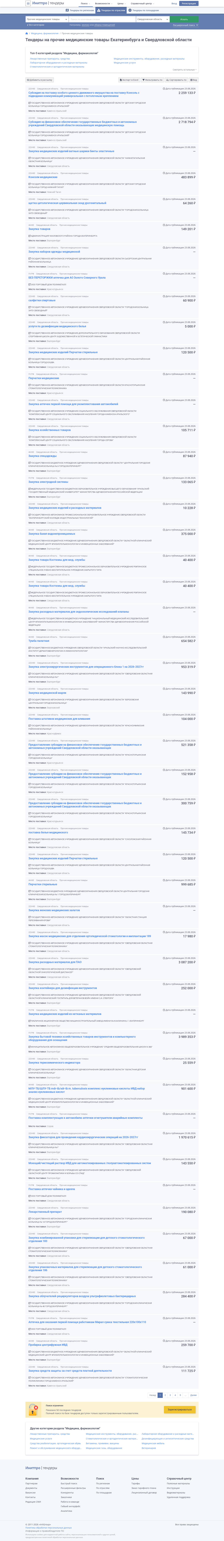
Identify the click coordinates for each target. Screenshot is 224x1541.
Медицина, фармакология (45, 33)
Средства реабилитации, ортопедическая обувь (55, 1443)
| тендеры (48, 3)
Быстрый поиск (69, 1483)
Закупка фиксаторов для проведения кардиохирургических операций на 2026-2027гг (83, 1137)
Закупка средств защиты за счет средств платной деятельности (70, 1370)
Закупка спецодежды (42, 455)
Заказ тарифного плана (144, 1488)
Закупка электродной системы (48, 481)
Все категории (34, 25)
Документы (31, 1488)
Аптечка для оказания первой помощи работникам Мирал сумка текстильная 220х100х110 (87, 1322)
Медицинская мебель (153, 1443)
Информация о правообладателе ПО (44, 1530)
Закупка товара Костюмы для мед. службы (56, 559)
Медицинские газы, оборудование (104, 1448)
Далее (193, 1395)
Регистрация (189, 3)
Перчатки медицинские (43, 378)
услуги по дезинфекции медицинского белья (57, 326)
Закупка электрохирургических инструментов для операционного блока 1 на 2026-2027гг (86, 666)
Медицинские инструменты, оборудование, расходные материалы (149, 58)
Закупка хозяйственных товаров (49, 430)
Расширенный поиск (186, 25)
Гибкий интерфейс (70, 1506)
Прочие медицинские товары (74, 88)
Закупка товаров (39, 228)
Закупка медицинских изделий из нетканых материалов (64, 1013)
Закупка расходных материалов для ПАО (55, 962)
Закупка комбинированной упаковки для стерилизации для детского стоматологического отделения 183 (86, 1239)
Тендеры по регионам (79, 10)
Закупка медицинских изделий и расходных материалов (64, 507)
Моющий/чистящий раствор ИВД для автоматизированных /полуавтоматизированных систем (89, 1163)
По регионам (103, 1483)
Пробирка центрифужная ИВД (47, 1344)
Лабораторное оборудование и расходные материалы (58, 62)
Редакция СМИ (33, 1501)
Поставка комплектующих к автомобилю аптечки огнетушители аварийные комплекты (85, 1117)
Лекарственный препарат (45, 1211)
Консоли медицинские (42, 177)
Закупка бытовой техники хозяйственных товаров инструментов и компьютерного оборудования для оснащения (82, 1038)
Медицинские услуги (125, 62)
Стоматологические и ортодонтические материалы (57, 66)
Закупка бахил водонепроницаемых (51, 533)
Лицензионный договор (144, 1492)
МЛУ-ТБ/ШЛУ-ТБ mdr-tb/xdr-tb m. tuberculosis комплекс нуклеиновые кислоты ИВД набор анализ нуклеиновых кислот (86, 1090)
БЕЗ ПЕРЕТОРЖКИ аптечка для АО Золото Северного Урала (67, 277)
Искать (184, 19)
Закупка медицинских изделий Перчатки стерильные (63, 352)
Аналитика (66, 1510)
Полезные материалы (178, 1483)
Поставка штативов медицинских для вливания (59, 718)
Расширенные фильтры (73, 1488)
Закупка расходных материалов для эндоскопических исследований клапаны (78, 611)
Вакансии (30, 1492)
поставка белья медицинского (48, 832)
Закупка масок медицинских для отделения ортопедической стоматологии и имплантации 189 (89, 936)
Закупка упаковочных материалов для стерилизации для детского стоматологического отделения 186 (85, 1268)
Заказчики (66, 1497)
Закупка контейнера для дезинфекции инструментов (62, 988)
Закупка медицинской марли (47, 692)
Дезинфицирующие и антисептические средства (168, 1438)
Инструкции (173, 1488)
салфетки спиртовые (41, 300)
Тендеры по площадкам (143, 10)
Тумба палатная (38, 640)
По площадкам (104, 1492)
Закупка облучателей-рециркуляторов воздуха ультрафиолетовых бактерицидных (82, 1296)
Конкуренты (67, 1492)
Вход (174, 3)
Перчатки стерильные (42, 884)
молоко (85, 24)
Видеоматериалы (176, 1492)
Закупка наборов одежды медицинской (54, 251)
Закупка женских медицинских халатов (54, 910)
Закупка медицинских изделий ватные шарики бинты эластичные (71, 151)
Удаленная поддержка (178, 1497)
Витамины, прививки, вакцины (102, 1443)
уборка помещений (104, 24)
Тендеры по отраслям (111, 10)
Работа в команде (70, 1501)
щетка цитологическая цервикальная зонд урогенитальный (67, 203)
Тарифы (136, 1483)
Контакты (30, 1497)
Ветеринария (149, 1448)
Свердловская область (47, 88)
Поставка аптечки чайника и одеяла (51, 1189)
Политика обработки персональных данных (48, 1527)
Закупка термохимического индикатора (54, 1062)
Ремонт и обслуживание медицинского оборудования (56, 1448)
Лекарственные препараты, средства (50, 58)
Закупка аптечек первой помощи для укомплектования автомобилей (73, 404)
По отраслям (102, 1488)
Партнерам (31, 1483)
